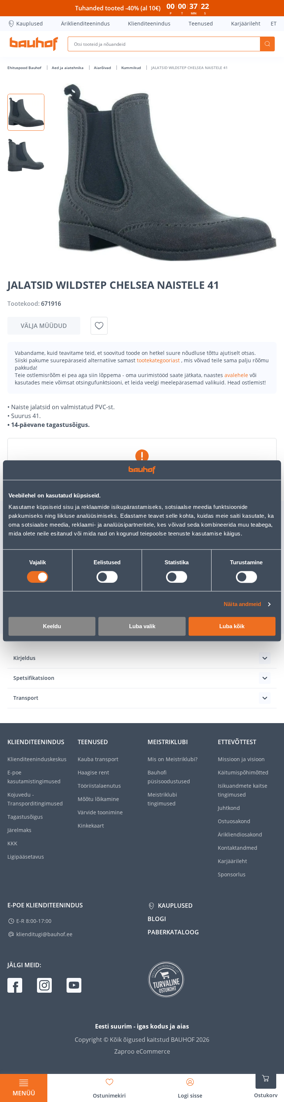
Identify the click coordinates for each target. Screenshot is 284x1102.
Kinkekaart (91, 825)
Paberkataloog (173, 932)
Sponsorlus (232, 874)
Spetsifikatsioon (33, 677)
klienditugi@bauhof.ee (44, 934)
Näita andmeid (242, 604)
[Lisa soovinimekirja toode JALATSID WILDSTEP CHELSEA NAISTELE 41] (99, 326)
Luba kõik (231, 626)
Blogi (157, 919)
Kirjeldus (24, 657)
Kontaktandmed (237, 847)
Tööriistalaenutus (99, 785)
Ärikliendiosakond (240, 834)
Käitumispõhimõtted (243, 772)
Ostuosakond (234, 821)
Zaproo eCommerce (142, 1051)
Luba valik (142, 626)
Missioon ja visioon (241, 759)
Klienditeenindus (149, 23)
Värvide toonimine (100, 812)
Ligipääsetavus (25, 856)
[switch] (107, 577)
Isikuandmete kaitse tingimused (242, 790)
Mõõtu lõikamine (98, 798)
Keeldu (52, 626)
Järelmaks (19, 830)
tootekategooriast (159, 360)
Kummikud (131, 67)
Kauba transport (98, 759)
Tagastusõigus (25, 816)
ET (274, 23)
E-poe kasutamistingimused (34, 777)
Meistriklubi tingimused (162, 799)
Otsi (267, 44)
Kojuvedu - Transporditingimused (35, 799)
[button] (25, 112)
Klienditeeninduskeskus (37, 759)
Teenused (201, 23)
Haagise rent (93, 772)
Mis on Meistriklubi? (172, 759)
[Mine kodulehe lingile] (33, 44)
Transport (25, 697)
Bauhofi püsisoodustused (169, 777)
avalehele (237, 375)
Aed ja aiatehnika (68, 67)
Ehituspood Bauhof (25, 67)
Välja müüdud (44, 326)
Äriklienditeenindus (85, 23)
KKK (12, 843)
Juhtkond (229, 807)
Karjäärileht (245, 23)
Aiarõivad (103, 67)
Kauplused (29, 23)
